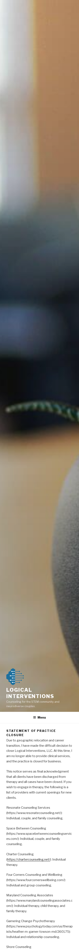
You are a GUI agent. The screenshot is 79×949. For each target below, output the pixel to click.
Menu (41, 717)
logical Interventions (30, 693)
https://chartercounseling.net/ (28, 859)
